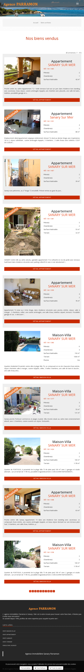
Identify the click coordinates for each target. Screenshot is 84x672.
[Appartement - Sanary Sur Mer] (22, 122)
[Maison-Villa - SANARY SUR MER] (22, 341)
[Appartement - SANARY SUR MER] (22, 70)
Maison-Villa (61, 336)
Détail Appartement (42, 100)
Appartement (61, 63)
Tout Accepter (56, 668)
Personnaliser (26, 668)
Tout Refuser (41, 668)
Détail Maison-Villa (42, 377)
